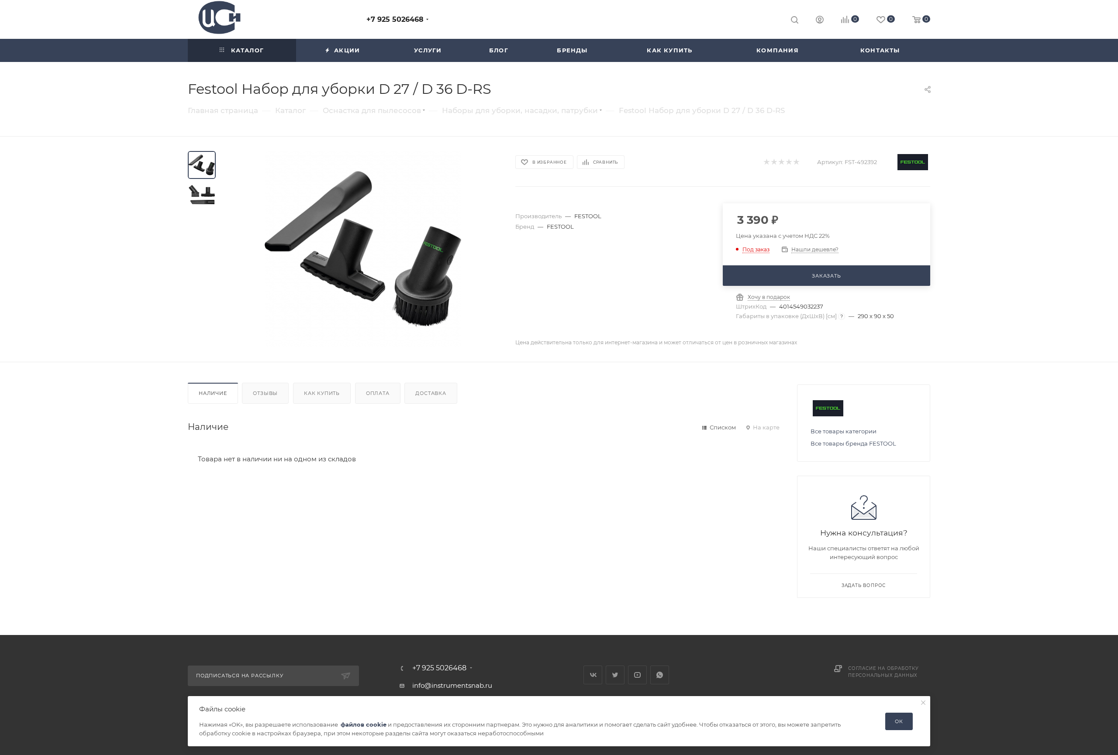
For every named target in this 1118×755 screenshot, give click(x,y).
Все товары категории (843, 431)
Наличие (213, 393)
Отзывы (265, 393)
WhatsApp (659, 675)
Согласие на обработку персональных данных (883, 672)
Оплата (378, 393)
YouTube (637, 675)
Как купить (322, 393)
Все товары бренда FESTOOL (853, 443)
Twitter (615, 675)
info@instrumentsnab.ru (452, 685)
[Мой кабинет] (820, 20)
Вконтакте (592, 675)
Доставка (430, 393)
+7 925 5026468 (395, 19)
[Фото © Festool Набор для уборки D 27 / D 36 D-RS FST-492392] (363, 249)
